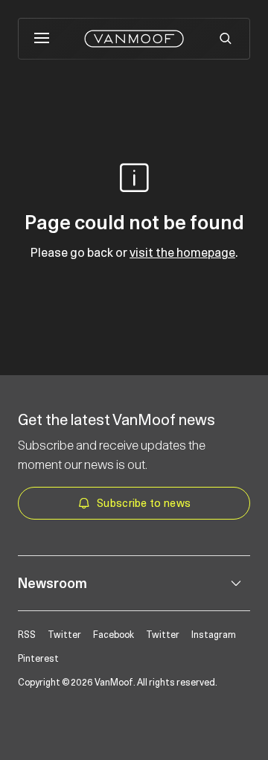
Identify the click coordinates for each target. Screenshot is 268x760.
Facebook (113, 635)
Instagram (213, 635)
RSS (27, 635)
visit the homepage (182, 252)
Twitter (64, 635)
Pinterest (38, 659)
